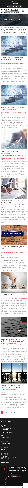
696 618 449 (6, 453)
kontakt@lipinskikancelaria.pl (15, 1)
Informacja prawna (5, 462)
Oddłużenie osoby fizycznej (17, 112)
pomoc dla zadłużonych (12, 159)
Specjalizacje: (4, 425)
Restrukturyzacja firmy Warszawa (9, 428)
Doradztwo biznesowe (7, 432)
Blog (7, 6)
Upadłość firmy (5, 429)
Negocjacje (4, 434)
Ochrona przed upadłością (14, 111)
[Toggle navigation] (23, 11)
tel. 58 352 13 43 (14, 3)
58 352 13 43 (5, 452)
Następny (16, 412)
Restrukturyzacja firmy (7, 426)
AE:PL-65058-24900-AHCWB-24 (8, 457)
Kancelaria (3, 424)
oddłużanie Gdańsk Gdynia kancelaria (13, 158)
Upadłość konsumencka (7, 431)
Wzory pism (3, 461)
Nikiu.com (18, 476)
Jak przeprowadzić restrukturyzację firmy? (13, 62)
